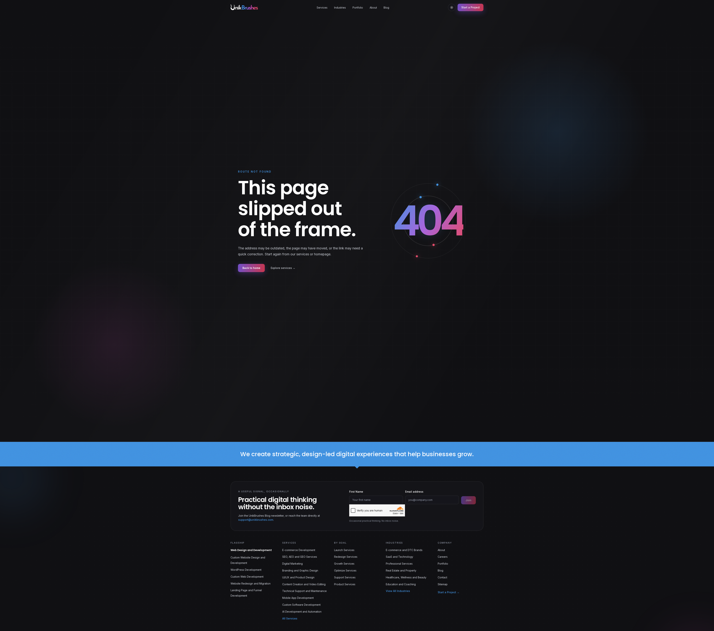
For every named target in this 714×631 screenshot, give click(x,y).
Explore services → (283, 267)
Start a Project (470, 7)
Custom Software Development (301, 604)
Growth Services (344, 563)
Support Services (345, 577)
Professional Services (399, 563)
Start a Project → (448, 592)
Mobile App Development (298, 597)
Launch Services (344, 550)
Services (322, 7)
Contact (442, 577)
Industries (340, 7)
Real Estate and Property (401, 570)
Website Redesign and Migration (251, 583)
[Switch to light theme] (451, 7)
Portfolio (358, 7)
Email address (414, 491)
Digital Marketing (292, 563)
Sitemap (443, 584)
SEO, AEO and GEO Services (299, 556)
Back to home (251, 267)
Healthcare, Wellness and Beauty (406, 577)
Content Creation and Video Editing (304, 584)
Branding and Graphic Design (300, 570)
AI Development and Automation (301, 611)
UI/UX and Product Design (298, 577)
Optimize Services (345, 570)
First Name (356, 491)
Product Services (344, 584)
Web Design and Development (251, 550)
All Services (289, 618)
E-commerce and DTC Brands (404, 550)
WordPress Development (246, 569)
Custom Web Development (247, 576)
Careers (443, 556)
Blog (386, 7)
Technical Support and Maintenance (304, 591)
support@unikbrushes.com (255, 519)
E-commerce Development (298, 550)
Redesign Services (345, 556)
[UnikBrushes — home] (244, 7)
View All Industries (398, 591)
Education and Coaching (401, 584)
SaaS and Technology (399, 556)
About (373, 7)
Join (468, 500)
